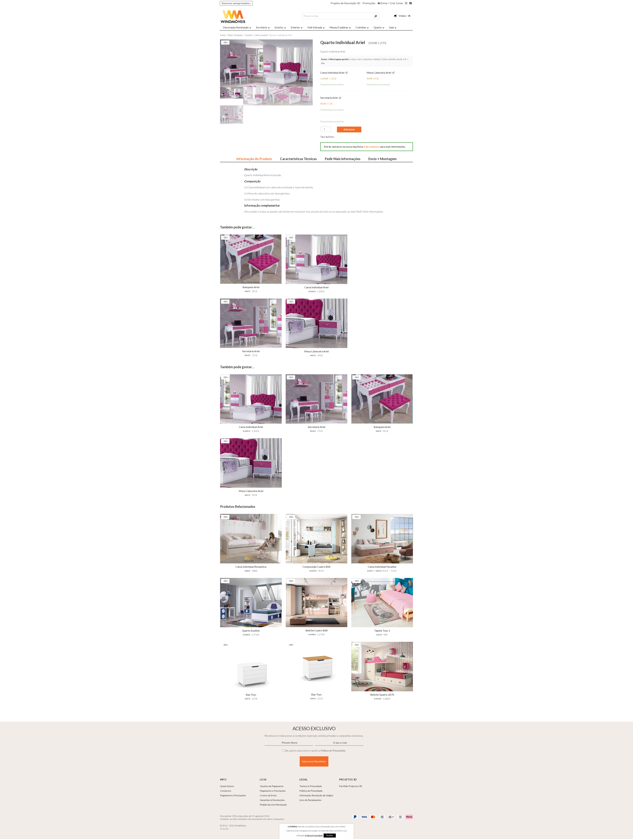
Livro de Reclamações (310, 800)
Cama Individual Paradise (382, 566)
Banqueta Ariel (250, 287)
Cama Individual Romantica (251, 566)
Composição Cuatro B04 (316, 566)
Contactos (225, 790)
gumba (225, 829)
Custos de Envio (268, 795)
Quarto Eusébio (251, 630)
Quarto (249, 35)
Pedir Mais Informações (342, 159)
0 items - (404, 16)
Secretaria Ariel (251, 351)
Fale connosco (372, 146)
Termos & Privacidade (310, 786)
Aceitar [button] (329, 835)
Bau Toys (251, 694)
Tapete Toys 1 (382, 630)
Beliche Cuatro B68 (316, 630)
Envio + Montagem (382, 159)
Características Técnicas (298, 159)
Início (223, 35)
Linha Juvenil (261, 35)
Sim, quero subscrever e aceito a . (315, 750)
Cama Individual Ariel (316, 287)
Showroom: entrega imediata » (236, 3)
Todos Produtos (235, 35)
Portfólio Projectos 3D (350, 786)
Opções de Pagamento (272, 786)
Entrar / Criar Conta (391, 3)
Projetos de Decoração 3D (345, 3)
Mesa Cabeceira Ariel (316, 351)
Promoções (368, 3)
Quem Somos (227, 786)
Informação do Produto (254, 159)
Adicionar (349, 129)
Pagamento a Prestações (233, 795)
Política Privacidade (314, 835)
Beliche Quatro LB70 (382, 694)
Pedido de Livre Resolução (273, 804)
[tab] (254, 159)
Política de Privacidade (333, 750)
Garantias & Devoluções (272, 800)
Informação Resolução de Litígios (316, 795)
